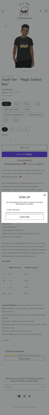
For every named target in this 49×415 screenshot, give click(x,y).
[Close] (45, 195)
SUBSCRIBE (24, 217)
